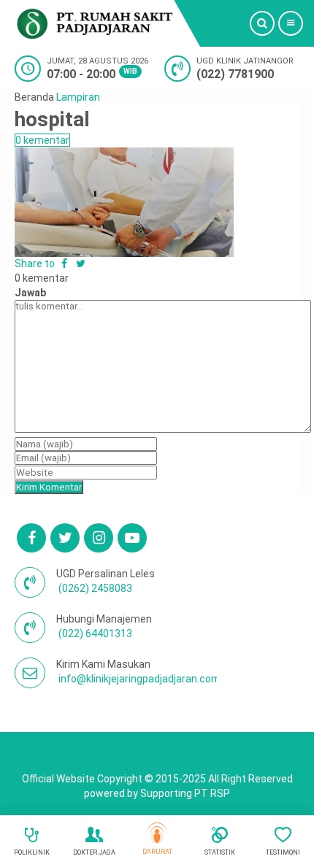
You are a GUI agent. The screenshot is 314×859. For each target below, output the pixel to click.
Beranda (34, 97)
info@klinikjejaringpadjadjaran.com (139, 679)
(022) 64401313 (95, 633)
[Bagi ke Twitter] (81, 263)
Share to (36, 263)
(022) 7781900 (235, 74)
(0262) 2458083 (95, 588)
